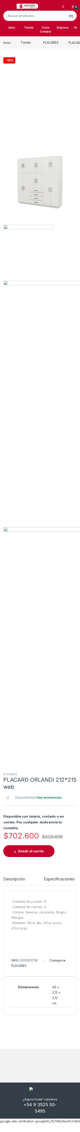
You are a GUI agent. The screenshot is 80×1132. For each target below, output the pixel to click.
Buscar (71, 16)
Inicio (11, 27)
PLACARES (51, 42)
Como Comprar (45, 29)
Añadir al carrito (31, 851)
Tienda (28, 27)
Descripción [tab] (14, 879)
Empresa (62, 27)
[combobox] (34, 16)
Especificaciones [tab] (59, 879)
